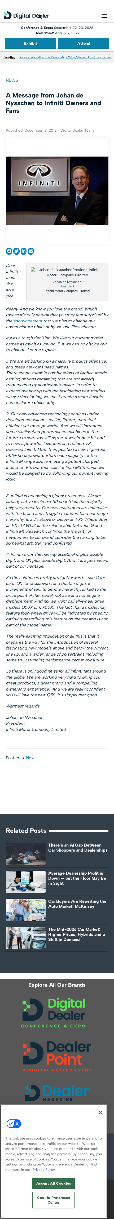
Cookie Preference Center (53, 1200)
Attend (83, 43)
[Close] (100, 1112)
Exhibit (30, 43)
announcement (28, 320)
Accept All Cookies (53, 1183)
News (12, 80)
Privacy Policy (44, 1170)
